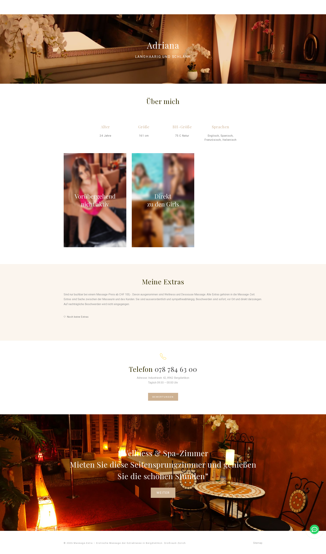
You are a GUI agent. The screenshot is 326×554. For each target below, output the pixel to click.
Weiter (163, 492)
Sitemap (257, 543)
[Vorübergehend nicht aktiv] (95, 200)
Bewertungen (163, 396)
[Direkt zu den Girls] (163, 200)
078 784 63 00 (176, 368)
